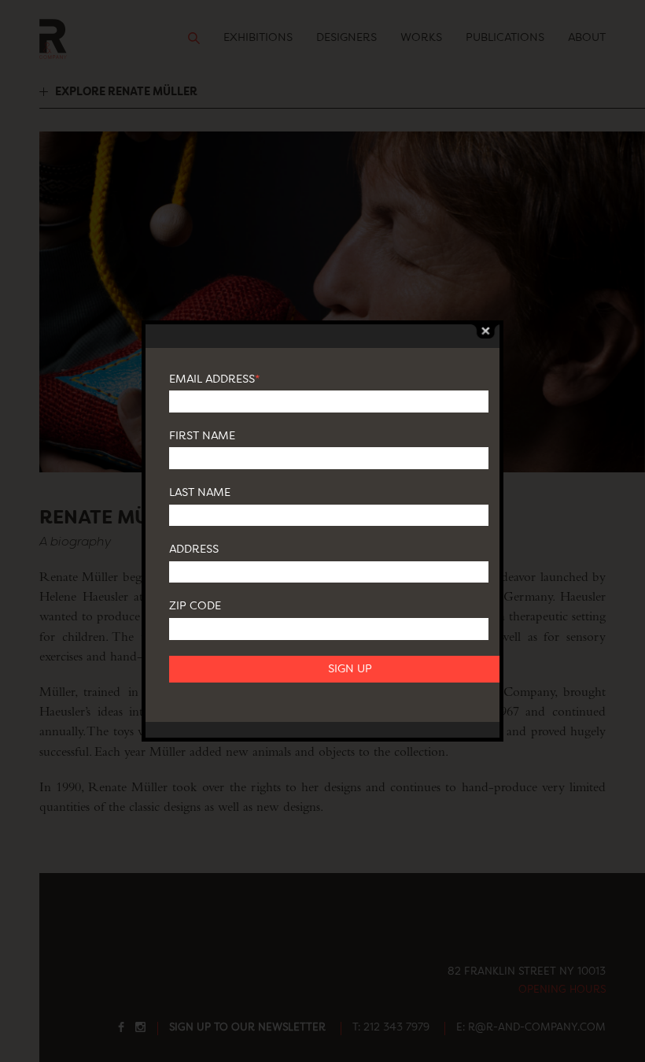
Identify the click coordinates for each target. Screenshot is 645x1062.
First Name (202, 436)
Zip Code (195, 606)
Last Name (199, 492)
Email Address (214, 379)
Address (194, 549)
